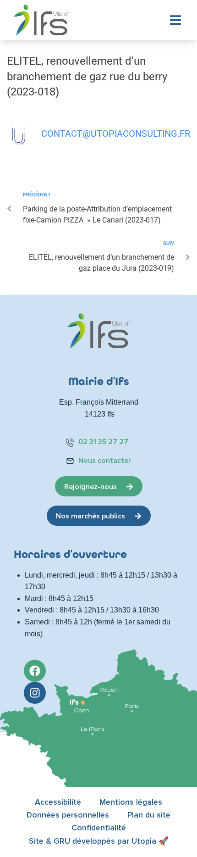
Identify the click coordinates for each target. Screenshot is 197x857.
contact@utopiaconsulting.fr (115, 133)
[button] (175, 20)
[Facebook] (35, 671)
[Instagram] (35, 693)
